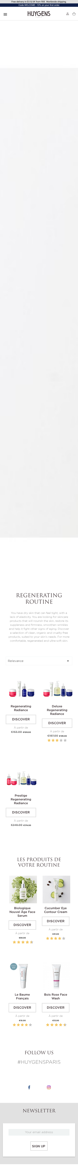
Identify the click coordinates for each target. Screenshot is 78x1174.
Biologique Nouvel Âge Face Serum (22, 912)
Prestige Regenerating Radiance (21, 799)
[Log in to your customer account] (67, 13)
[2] (53, 740)
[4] (60, 740)
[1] (49, 740)
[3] (56, 740)
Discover (21, 719)
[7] (25, 942)
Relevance (39, 661)
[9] (29, 942)
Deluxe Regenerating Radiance (57, 710)
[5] (65, 740)
